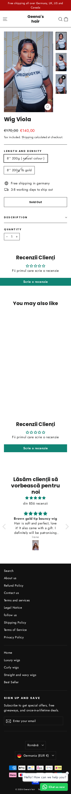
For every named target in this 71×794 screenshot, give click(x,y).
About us (10, 578)
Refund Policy (13, 585)
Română (32, 745)
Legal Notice (13, 607)
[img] (35, 498)
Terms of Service (15, 630)
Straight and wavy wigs (20, 675)
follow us (10, 615)
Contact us (11, 593)
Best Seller (11, 682)
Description (16, 217)
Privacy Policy (14, 637)
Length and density (23, 151)
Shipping (27, 137)
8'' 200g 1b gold (19, 170)
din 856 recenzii (35, 503)
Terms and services (17, 600)
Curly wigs (11, 667)
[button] (5, 526)
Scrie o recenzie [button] (35, 281)
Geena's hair (35, 19)
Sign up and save (22, 698)
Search (9, 570)
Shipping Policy (15, 622)
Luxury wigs (12, 660)
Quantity (12, 229)
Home (8, 652)
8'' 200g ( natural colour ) (26, 158)
